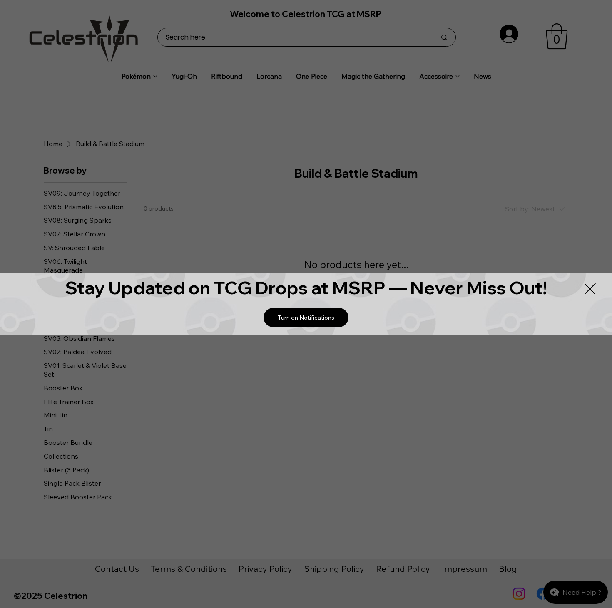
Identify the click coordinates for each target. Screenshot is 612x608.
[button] (306, 317)
